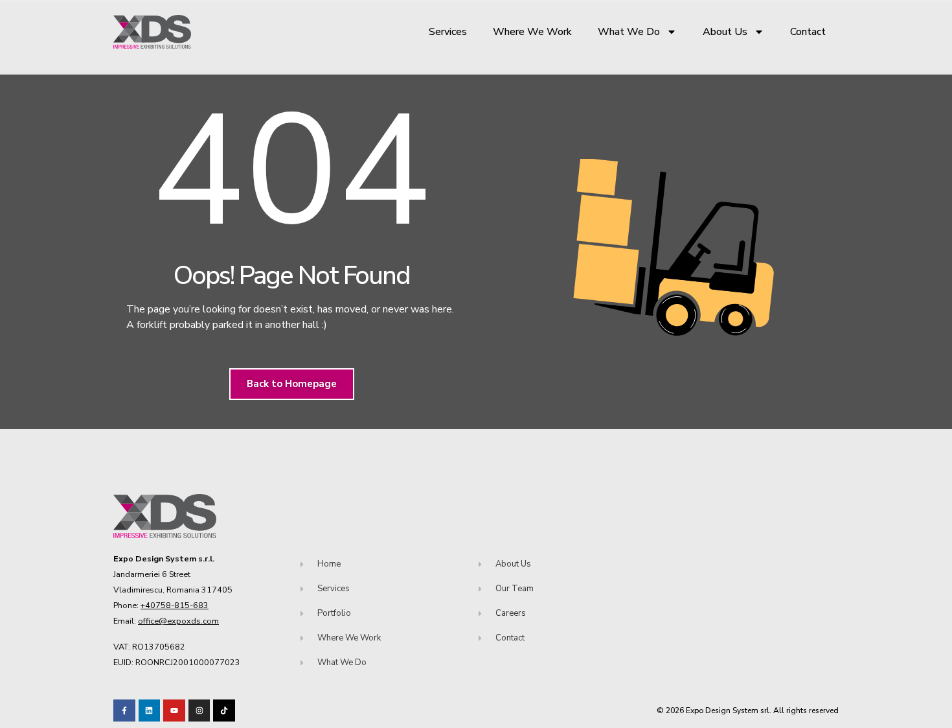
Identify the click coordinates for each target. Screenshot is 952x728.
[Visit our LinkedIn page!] (150, 710)
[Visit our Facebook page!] (124, 710)
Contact (808, 32)
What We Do (629, 32)
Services (448, 32)
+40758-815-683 (175, 605)
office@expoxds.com (178, 620)
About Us (725, 32)
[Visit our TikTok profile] (199, 710)
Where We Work (532, 32)
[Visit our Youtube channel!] (174, 710)
